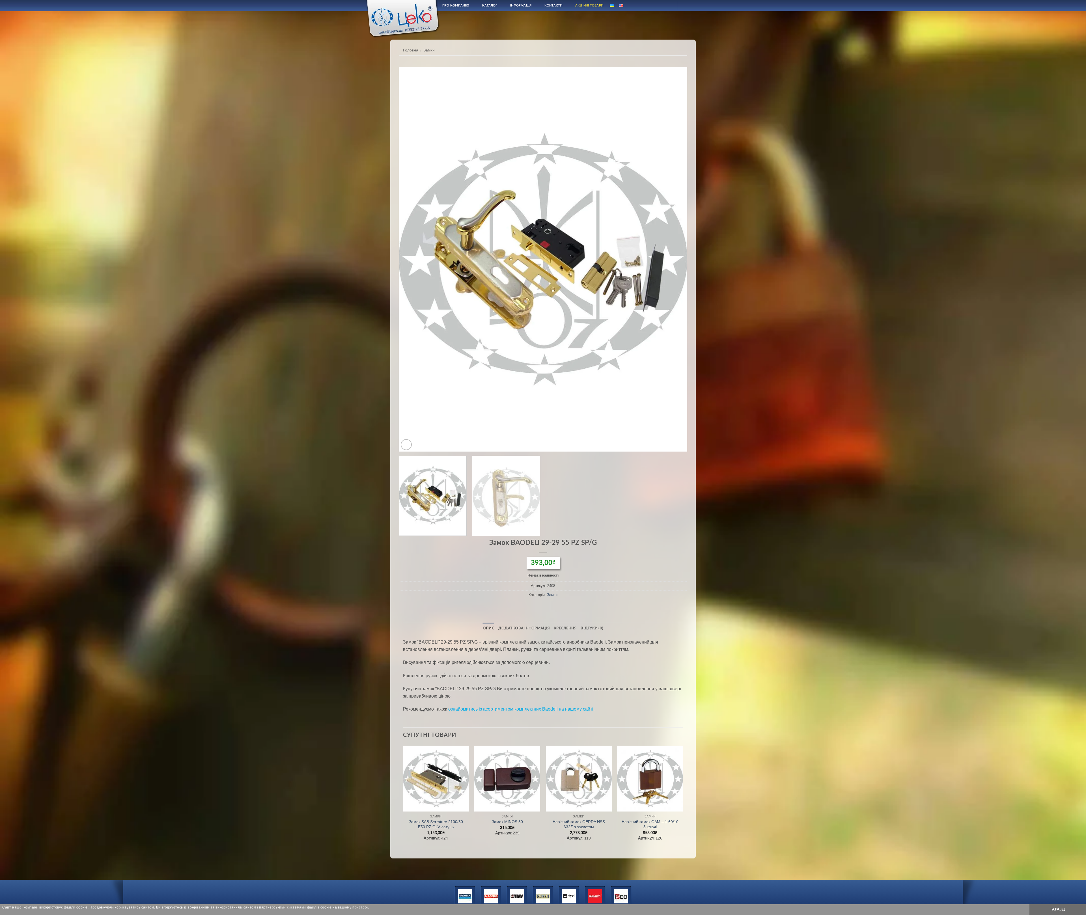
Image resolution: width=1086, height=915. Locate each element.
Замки (429, 50)
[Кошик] (686, 5)
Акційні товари (589, 5)
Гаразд (1057, 909)
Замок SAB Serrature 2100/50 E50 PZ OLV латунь (436, 824)
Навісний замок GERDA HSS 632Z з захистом (579, 824)
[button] (406, 444)
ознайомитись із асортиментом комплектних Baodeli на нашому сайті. (521, 709)
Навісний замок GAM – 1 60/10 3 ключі (650, 824)
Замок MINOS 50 (507, 821)
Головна (410, 50)
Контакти (553, 5)
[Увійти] (668, 5)
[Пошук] (654, 5)
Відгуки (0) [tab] (592, 628)
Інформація (520, 5)
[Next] (674, 259)
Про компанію (455, 5)
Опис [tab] (488, 628)
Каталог (489, 5)
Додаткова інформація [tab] (524, 628)
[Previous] (412, 259)
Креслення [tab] (565, 628)
